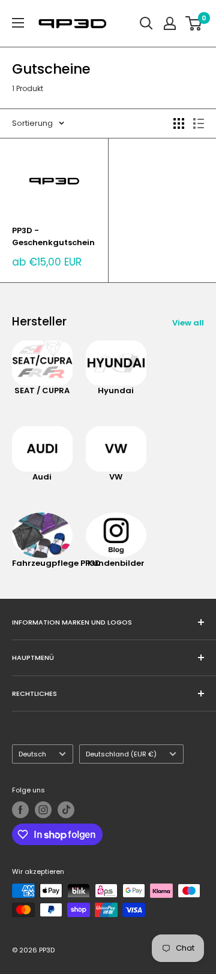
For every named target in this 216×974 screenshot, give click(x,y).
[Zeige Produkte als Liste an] (198, 123)
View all (188, 322)
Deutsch (32, 754)
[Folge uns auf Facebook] (20, 809)
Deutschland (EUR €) (121, 754)
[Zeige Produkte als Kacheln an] (178, 123)
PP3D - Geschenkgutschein (53, 236)
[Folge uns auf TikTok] (66, 809)
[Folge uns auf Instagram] (43, 809)
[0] (194, 23)
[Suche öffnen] (146, 23)
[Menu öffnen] (18, 23)
